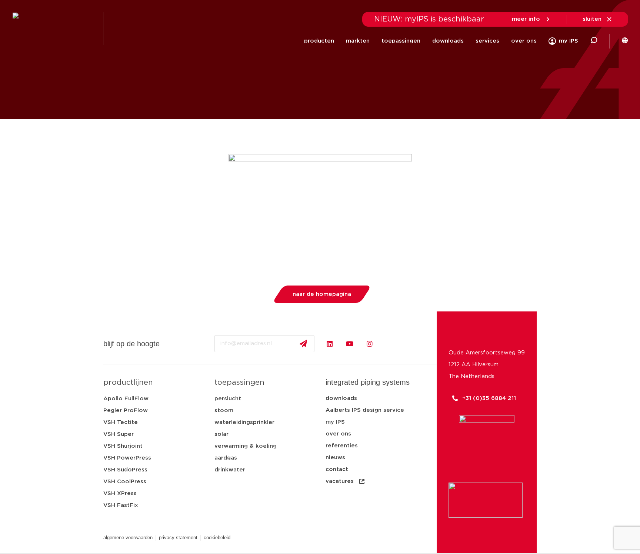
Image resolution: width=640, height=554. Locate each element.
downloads (448, 41)
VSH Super (118, 434)
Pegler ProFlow (125, 410)
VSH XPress (120, 493)
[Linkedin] (330, 344)
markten (358, 41)
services (487, 41)
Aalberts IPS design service (365, 410)
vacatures (340, 481)
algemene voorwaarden (128, 537)
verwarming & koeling (245, 446)
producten (319, 41)
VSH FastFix (120, 505)
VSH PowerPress (127, 458)
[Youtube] (350, 344)
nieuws (335, 457)
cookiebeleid (217, 537)
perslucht (227, 398)
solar (221, 434)
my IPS (335, 422)
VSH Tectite (120, 422)
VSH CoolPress (124, 481)
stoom (223, 410)
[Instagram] (370, 344)
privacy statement (178, 537)
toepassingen (400, 41)
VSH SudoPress (125, 470)
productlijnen (128, 382)
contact (337, 469)
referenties (342, 445)
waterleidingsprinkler (244, 422)
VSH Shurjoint (123, 446)
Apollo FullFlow (126, 398)
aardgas (225, 458)
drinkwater (229, 470)
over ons (524, 41)
